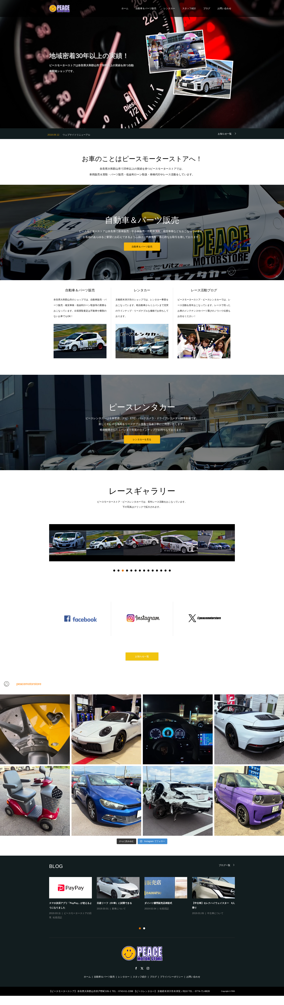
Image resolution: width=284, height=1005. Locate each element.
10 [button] (153, 571)
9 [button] (148, 571)
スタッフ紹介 (189, 8)
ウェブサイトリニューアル (76, 133)
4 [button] (127, 571)
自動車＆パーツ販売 (146, 8)
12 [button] (161, 571)
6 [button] (136, 571)
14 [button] (170, 571)
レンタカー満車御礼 (107, 903)
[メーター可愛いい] (178, 729)
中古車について (168, 908)
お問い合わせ (224, 8)
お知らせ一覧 (225, 133)
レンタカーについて (74, 913)
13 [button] (165, 571)
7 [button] (140, 571)
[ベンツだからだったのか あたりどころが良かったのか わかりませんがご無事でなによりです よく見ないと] (178, 801)
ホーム (124, 8)
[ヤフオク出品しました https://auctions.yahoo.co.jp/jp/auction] (35, 801)
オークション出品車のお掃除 (159, 903)
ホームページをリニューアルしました (211, 897)
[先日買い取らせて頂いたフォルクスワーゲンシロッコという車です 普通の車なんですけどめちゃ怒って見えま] (106, 801)
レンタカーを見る (142, 439)
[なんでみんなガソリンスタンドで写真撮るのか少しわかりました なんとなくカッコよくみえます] (106, 729)
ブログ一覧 (224, 865)
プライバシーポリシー (171, 976)
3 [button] (123, 571)
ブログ (206, 8)
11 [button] (157, 571)
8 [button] (144, 571)
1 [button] (114, 571)
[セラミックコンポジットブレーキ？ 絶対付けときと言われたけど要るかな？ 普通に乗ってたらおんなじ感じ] (35, 729)
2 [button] (118, 571)
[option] (67, 542)
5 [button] (131, 571)
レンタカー (169, 8)
